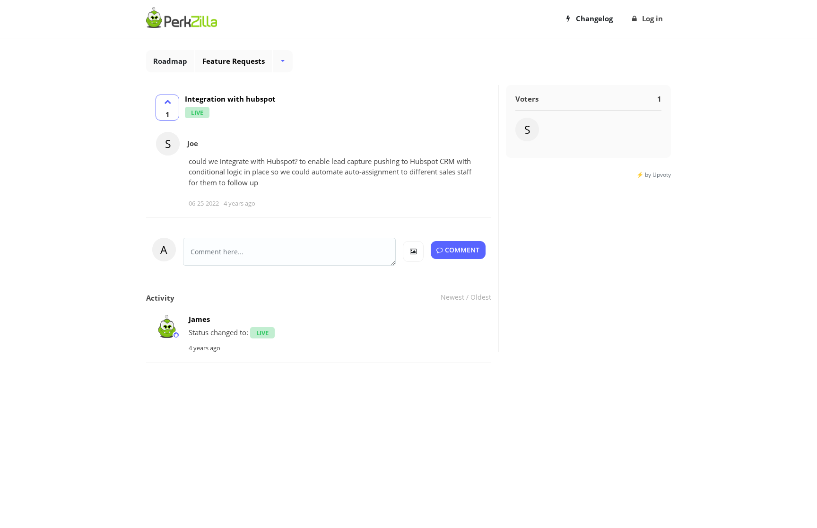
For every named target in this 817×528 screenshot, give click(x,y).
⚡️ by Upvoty (653, 175)
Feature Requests (233, 61)
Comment (461, 250)
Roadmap (170, 61)
